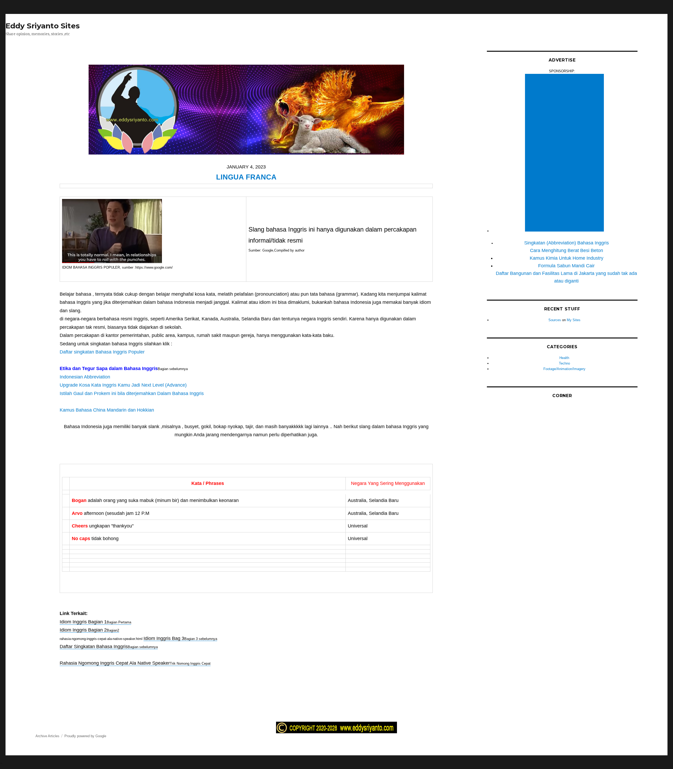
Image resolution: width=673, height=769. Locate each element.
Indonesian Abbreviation (85, 377)
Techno (564, 363)
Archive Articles (47, 736)
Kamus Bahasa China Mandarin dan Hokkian (107, 410)
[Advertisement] (565, 153)
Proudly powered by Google (85, 736)
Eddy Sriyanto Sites (43, 25)
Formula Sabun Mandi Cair (566, 265)
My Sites (573, 320)
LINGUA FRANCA (246, 177)
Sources (554, 320)
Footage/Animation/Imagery (564, 369)
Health (564, 358)
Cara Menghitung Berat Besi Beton (566, 250)
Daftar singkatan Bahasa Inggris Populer (102, 352)
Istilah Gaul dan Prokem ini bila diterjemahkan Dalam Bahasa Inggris (132, 393)
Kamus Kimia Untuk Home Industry (566, 258)
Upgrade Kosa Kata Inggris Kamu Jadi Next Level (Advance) (123, 385)
